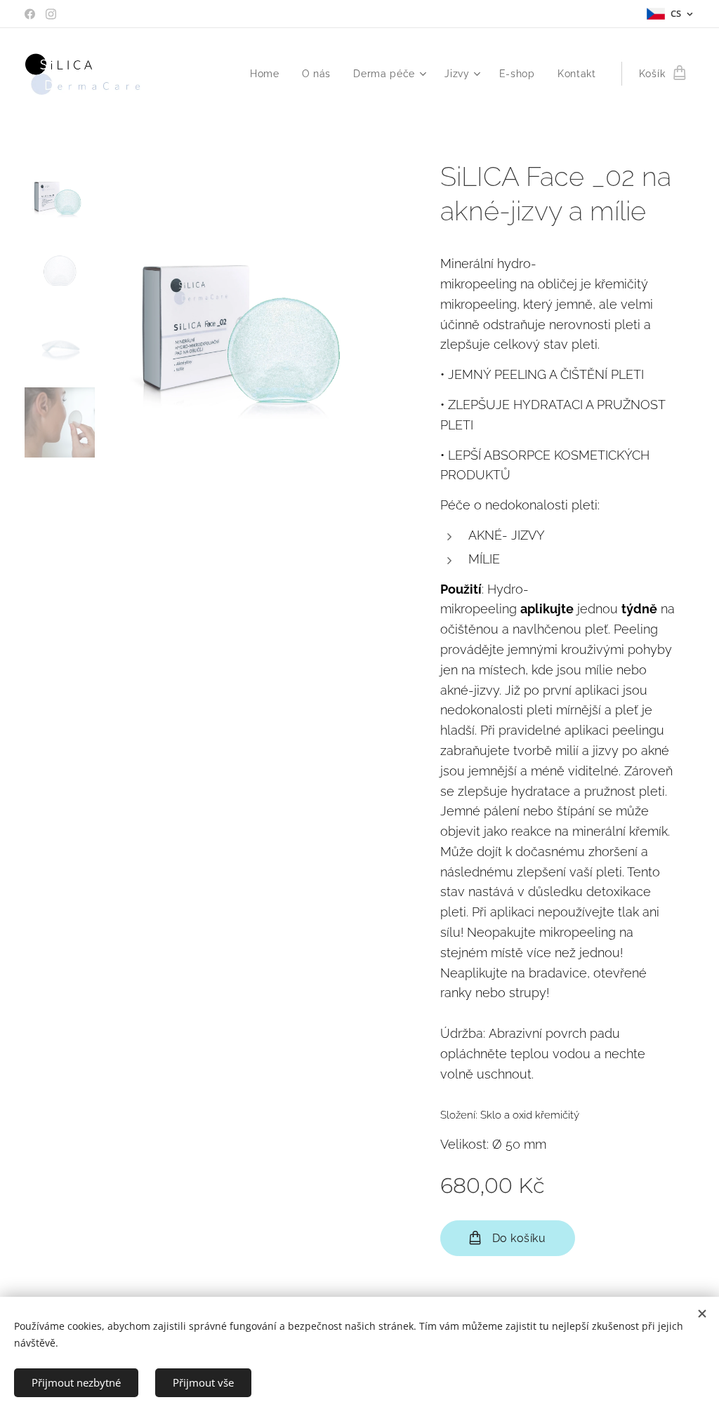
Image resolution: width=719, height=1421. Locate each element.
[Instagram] (51, 14)
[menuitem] (268, 73)
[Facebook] (30, 14)
